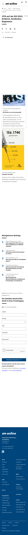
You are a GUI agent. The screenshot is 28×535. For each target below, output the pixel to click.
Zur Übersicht (9, 37)
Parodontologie (5, 498)
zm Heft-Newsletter (16, 370)
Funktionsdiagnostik (21, 464)
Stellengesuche (19, 504)
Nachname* (5, 339)
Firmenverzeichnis (20, 479)
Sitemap (4, 528)
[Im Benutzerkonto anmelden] (22, 2)
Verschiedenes (19, 509)
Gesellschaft (5, 469)
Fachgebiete (5, 495)
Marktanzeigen (19, 476)
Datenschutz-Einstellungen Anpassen (11, 530)
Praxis (3, 466)
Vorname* (5, 332)
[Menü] (3, 4)
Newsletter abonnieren (13, 359)
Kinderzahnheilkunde (7, 512)
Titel (3, 325)
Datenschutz (5, 525)
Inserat (18, 499)
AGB (9, 522)
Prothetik (4, 507)
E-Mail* (4, 311)
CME (3, 479)
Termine (18, 484)
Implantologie (5, 500)
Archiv (3, 490)
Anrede (4, 318)
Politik (3, 464)
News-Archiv (5, 474)
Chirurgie (4, 510)
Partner (4, 522)
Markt (17, 474)
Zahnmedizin (5, 471)
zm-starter (18, 494)
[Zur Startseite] (11, 3)
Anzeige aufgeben (20, 511)
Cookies (17, 522)
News (3, 459)
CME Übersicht (5, 484)
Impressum (15, 525)
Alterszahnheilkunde (21, 459)
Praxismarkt (19, 507)
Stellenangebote (20, 502)
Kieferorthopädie (6, 505)
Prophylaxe (18, 462)
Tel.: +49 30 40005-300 (7, 446)
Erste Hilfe (4, 482)
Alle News (4, 462)
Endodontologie (6, 502)
